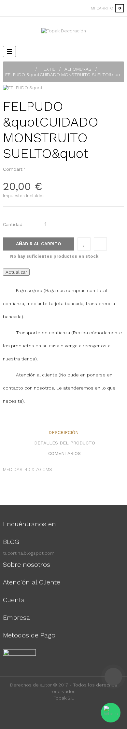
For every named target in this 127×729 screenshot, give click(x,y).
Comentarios (64, 453)
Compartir (32, 169)
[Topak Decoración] (63, 31)
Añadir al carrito (38, 243)
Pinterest (42, 169)
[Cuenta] (77, 8)
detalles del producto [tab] (64, 442)
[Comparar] (100, 244)
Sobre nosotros (26, 564)
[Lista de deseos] (84, 244)
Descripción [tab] (63, 432)
